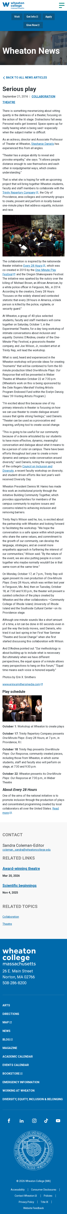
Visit (17, 16)
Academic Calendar (18, 1056)
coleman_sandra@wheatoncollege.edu (27, 849)
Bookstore (11, 1073)
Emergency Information (21, 1082)
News (6, 1031)
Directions (11, 1014)
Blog (6, 1039)
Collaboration (43, 96)
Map (6, 1022)
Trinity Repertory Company (19, 192)
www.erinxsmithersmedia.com (21, 684)
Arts (6, 1005)
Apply (48, 16)
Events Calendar (16, 1065)
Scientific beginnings (20, 885)
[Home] (17, 5)
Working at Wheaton (18, 1090)
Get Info (31, 16)
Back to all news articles (26, 77)
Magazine (10, 1048)
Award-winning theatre (21, 868)
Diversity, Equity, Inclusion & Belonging (33, 1099)
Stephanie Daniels (42, 144)
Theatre (9, 102)
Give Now (31, 25)
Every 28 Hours (32, 265)
